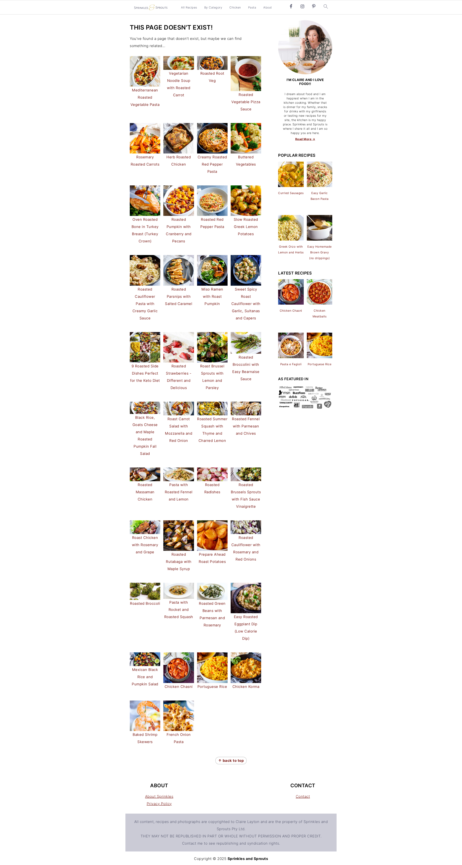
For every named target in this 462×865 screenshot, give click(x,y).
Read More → (305, 139)
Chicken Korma (246, 686)
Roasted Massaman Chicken (145, 492)
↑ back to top (231, 760)
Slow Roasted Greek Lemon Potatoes (246, 226)
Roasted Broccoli (145, 603)
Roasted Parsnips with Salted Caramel (178, 296)
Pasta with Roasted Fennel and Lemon (179, 492)
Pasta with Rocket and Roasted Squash (178, 609)
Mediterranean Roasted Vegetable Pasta (145, 97)
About (267, 7)
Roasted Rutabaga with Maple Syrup (178, 561)
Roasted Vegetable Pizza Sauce (245, 102)
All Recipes (189, 7)
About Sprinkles (159, 796)
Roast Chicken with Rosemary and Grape (145, 544)
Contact (303, 796)
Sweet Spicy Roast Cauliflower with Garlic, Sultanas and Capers (245, 303)
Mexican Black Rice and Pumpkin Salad (145, 677)
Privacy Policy (159, 804)
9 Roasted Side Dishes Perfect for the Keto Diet (145, 373)
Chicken (235, 7)
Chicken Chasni (179, 686)
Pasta (252, 7)
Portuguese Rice (212, 686)
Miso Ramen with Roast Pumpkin (212, 296)
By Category (213, 7)
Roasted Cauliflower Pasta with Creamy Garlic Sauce (145, 303)
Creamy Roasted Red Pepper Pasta (212, 164)
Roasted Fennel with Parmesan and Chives (246, 426)
